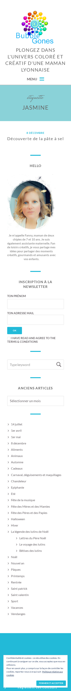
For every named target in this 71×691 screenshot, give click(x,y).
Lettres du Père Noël (32, 538)
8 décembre (35, 133)
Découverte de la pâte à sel (35, 138)
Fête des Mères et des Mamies (30, 506)
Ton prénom (16, 296)
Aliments (17, 449)
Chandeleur (18, 481)
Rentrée (16, 582)
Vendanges (18, 614)
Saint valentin (20, 595)
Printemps (18, 576)
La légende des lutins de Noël (29, 531)
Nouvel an (17, 563)
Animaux (17, 456)
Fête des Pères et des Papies (29, 512)
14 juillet (16, 424)
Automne (17, 462)
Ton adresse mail (20, 313)
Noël (14, 557)
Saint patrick (19, 588)
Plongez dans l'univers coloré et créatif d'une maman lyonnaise (35, 59)
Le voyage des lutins (32, 544)
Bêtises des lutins (30, 550)
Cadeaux (17, 468)
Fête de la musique (23, 500)
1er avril (16, 430)
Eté (13, 493)
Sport (14, 601)
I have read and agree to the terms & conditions (31, 339)
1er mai (16, 437)
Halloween (18, 519)
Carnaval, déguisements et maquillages (36, 475)
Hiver (14, 525)
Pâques (16, 569)
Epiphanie (17, 487)
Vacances (17, 607)
